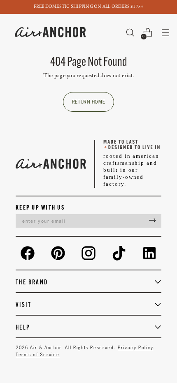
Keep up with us (40, 207)
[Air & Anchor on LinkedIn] (149, 253)
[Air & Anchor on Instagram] (89, 253)
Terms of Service (37, 355)
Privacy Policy (135, 348)
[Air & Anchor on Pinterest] (58, 253)
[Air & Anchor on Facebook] (28, 253)
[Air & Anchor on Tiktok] (119, 253)
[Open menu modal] (165, 32)
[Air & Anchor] (50, 32)
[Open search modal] (129, 32)
